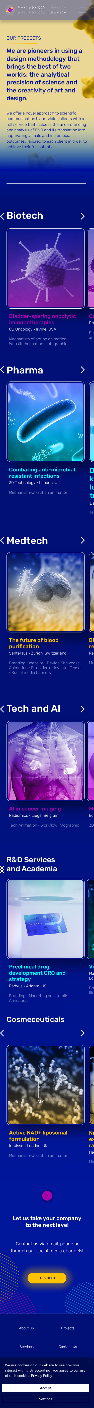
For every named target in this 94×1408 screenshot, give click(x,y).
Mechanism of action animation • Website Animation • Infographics (39, 341)
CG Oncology (21, 329)
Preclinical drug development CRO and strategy (37, 972)
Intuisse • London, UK (28, 1145)
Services (27, 1346)
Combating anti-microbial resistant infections (42, 472)
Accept (45, 1388)
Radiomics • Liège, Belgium (33, 815)
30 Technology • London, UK (34, 482)
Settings (45, 1399)
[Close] (87, 1365)
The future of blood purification (34, 643)
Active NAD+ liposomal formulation (38, 1135)
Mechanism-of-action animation (38, 492)
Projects (67, 1328)
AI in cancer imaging (35, 808)
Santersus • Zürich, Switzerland (37, 653)
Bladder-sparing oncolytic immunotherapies (42, 319)
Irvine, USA (46, 329)
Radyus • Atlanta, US (28, 986)
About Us (26, 1328)
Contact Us (68, 1346)
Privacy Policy (41, 1375)
